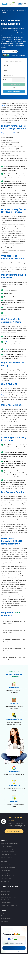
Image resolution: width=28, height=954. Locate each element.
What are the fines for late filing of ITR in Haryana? (14, 650)
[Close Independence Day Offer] (24, 928)
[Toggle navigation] (25, 3)
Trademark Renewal (5, 891)
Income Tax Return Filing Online (8, 867)
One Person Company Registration (8, 849)
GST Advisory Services (6, 878)
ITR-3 (5, 349)
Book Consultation (14, 91)
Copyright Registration (6, 902)
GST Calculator (4, 921)
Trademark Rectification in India (8, 897)
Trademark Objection (6, 894)
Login (20, 3)
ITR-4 (5, 354)
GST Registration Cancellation (8, 875)
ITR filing (4, 105)
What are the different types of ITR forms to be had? (14, 631)
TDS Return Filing (5, 881)
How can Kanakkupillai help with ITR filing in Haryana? (14, 659)
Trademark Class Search (6, 918)
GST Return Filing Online (6, 870)
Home (3, 10)
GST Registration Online (6, 865)
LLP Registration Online (6, 846)
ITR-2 (5, 342)
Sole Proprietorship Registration (8, 854)
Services (9, 10)
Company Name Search (6, 913)
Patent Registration (5, 899)
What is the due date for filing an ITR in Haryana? (14, 641)
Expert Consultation (15, 831)
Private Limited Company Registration (9, 843)
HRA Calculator (4, 924)
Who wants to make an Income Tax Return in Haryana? (14, 622)
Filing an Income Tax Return (8, 133)
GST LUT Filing (4, 873)
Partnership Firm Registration (7, 851)
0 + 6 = (5, 80)
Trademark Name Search (7, 915)
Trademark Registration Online (8, 889)
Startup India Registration (7, 857)
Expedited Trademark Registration (9, 905)
